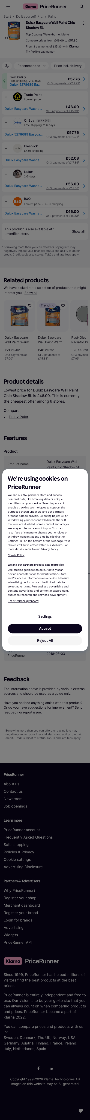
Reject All (45, 640)
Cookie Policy (16, 555)
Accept (45, 628)
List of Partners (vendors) (23, 601)
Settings (45, 616)
